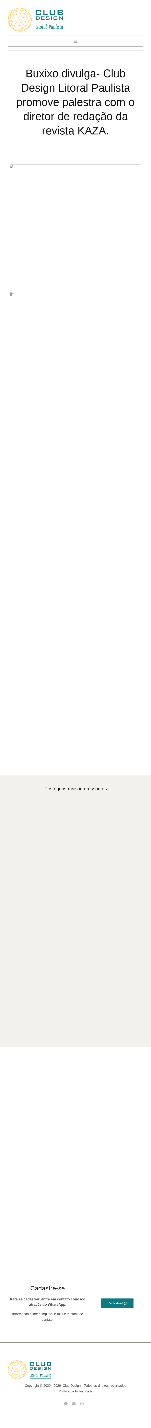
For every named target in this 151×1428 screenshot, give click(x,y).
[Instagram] (82, 1403)
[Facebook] (65, 1403)
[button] (75, 41)
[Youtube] (73, 1403)
